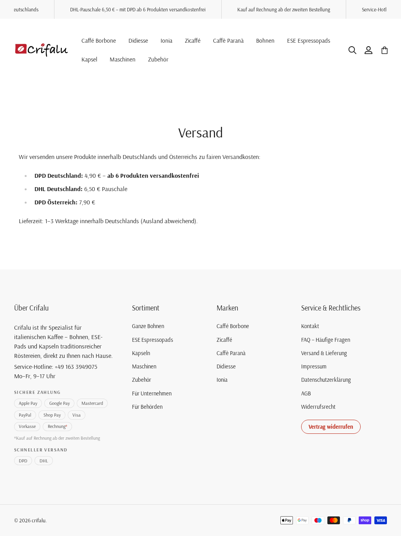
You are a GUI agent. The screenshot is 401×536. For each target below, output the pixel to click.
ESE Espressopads (152, 339)
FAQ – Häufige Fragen (325, 339)
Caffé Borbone (233, 326)
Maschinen (144, 366)
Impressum (314, 366)
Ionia (222, 379)
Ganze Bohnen (148, 326)
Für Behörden (147, 406)
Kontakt (310, 326)
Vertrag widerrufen (331, 426)
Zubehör (141, 379)
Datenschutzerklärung (326, 379)
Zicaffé (224, 339)
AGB (306, 393)
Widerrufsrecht (318, 406)
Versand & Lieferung (324, 353)
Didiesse (226, 366)
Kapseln (141, 353)
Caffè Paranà (231, 353)
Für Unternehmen (152, 393)
